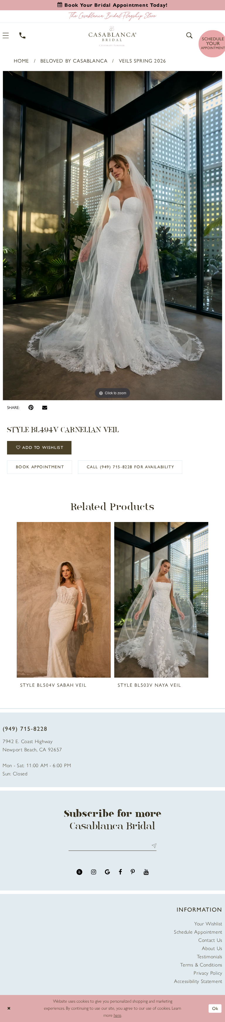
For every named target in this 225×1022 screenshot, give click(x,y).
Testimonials (209, 956)
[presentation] (64, 600)
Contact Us (210, 940)
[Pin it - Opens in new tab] (30, 407)
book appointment (40, 466)
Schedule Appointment (198, 932)
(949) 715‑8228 (25, 728)
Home (21, 61)
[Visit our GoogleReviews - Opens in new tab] (107, 872)
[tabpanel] (112, 235)
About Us (212, 948)
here (117, 1015)
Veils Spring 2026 (142, 61)
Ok (215, 1008)
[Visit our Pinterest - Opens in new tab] (133, 872)
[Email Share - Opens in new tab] (44, 407)
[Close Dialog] (9, 1009)
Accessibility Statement (198, 981)
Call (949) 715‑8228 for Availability (130, 466)
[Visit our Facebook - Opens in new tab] (120, 872)
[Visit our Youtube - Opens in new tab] (146, 872)
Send (152, 846)
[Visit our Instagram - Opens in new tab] (93, 872)
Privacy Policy (208, 973)
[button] (189, 35)
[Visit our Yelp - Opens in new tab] (79, 872)
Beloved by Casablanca (74, 61)
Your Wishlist (208, 924)
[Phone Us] (22, 35)
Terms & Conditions (201, 965)
